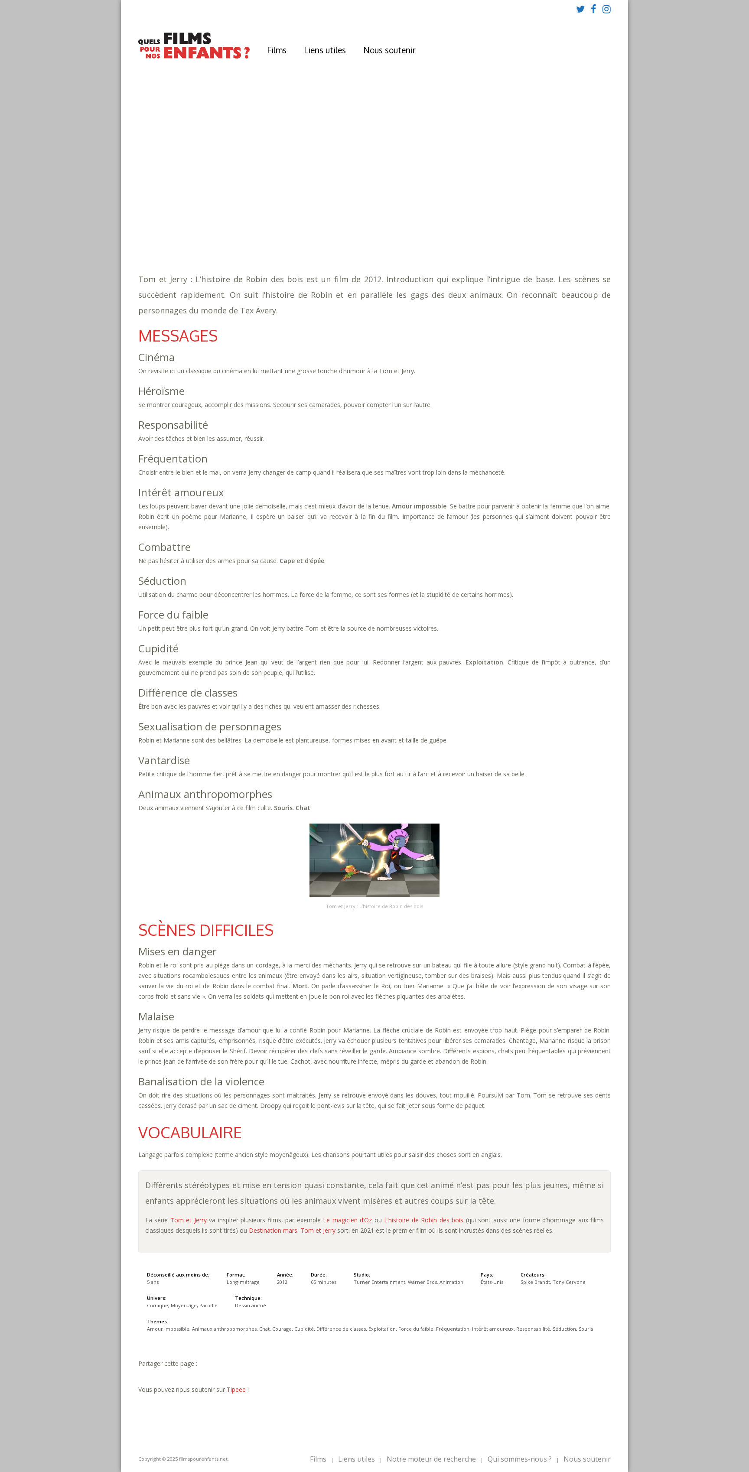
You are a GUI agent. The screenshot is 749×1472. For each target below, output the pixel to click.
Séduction (521, 225)
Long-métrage (243, 1282)
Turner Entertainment (379, 1282)
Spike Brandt (535, 1282)
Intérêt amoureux (414, 225)
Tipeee (236, 1389)
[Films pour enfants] (194, 56)
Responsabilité (474, 225)
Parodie (340, 234)
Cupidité (480, 217)
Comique (267, 234)
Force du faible (298, 225)
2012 (254, 191)
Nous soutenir (389, 50)
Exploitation (245, 225)
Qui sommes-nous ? (520, 1459)
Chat (421, 217)
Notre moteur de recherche (431, 1459)
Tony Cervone (569, 1282)
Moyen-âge (304, 234)
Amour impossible (281, 217)
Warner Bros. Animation (435, 1282)
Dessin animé (250, 1305)
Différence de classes (535, 217)
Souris (554, 225)
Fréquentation (354, 225)
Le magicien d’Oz (347, 1220)
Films (277, 50)
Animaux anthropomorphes (362, 217)
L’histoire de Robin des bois (425, 1220)
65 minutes (265, 208)
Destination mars (273, 1230)
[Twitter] (580, 8)
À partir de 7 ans (252, 175)
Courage (447, 217)
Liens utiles (325, 50)
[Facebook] (593, 8)
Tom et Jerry (188, 1220)
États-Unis (492, 1282)
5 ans (322, 199)
